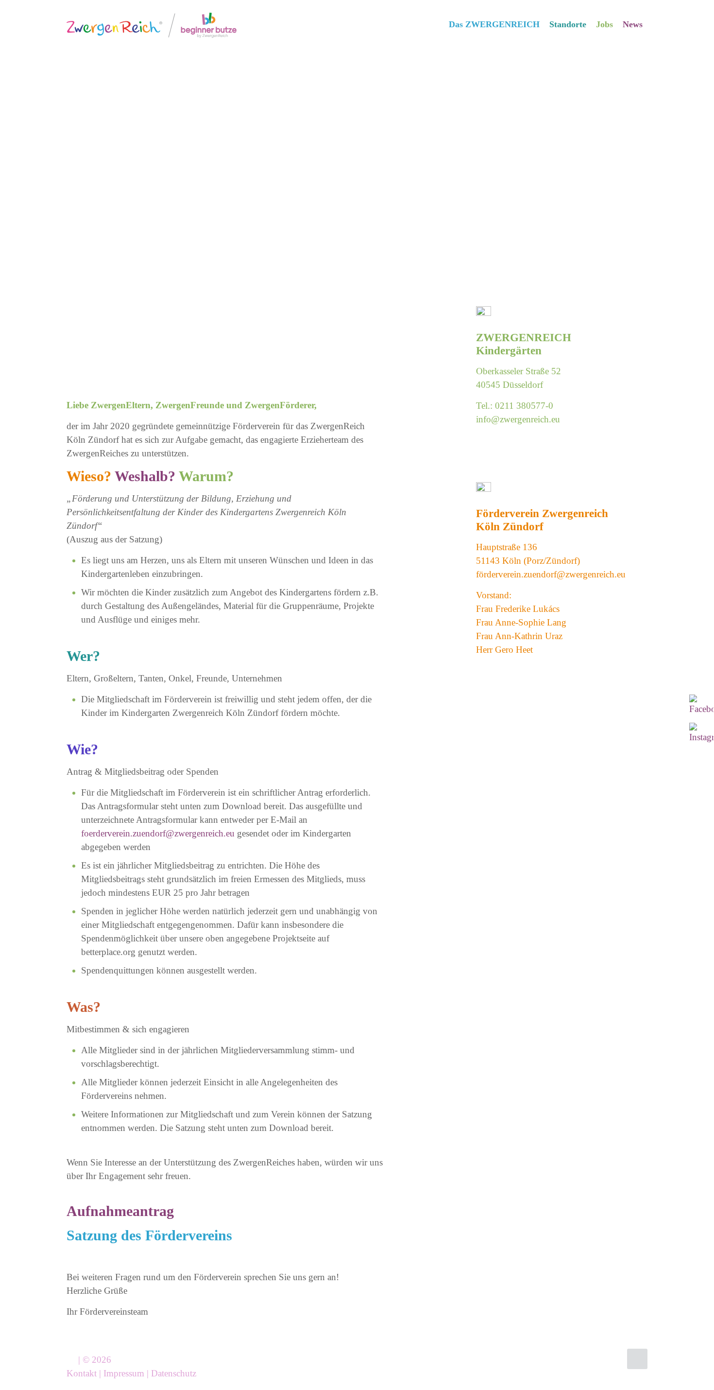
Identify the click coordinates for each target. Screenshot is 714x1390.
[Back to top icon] (637, 1359)
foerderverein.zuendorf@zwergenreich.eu (158, 833)
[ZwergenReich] (152, 24)
